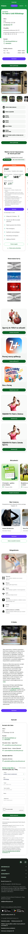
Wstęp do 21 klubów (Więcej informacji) (18, 216)
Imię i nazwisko (7, 788)
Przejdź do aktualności (14, 492)
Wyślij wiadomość (14, 815)
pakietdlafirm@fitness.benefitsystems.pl (14, 761)
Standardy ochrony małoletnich (8, 928)
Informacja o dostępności (6, 930)
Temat (5, 772)
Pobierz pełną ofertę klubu (15, 248)
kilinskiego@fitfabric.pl (11, 41)
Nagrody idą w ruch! (14, 390)
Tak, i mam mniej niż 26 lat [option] (18, 159)
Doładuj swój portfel (14, 332)
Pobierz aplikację (13, 361)
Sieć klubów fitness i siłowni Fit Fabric (3, 6)
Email (5, 782)
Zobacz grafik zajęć (14, 65)
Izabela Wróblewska (8, 528)
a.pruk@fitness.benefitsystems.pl (12, 745)
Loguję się (21, 5)
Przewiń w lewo (1, 174)
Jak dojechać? (7, 24)
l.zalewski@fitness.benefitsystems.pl (13, 750)
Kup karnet (14, 58)
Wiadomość (6, 798)
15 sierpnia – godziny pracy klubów (8, 484)
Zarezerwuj (13, 418)
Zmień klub (14, 2)
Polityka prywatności (16, 921)
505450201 (8, 43)
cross (4, 681)
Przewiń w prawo (26, 174)
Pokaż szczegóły (14, 244)
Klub (4, 777)
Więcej (8, 175)
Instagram (25, 862)
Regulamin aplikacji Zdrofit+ (7, 914)
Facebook (20, 862)
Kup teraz (14, 209)
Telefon (4, 793)
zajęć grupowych (15, 688)
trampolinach (13, 689)
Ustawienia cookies (5, 921)
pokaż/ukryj (26, 866)
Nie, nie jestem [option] (7, 159)
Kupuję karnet (14, 5)
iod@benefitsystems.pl (7, 901)
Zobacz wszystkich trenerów (14, 540)
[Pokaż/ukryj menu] (26, 6)
